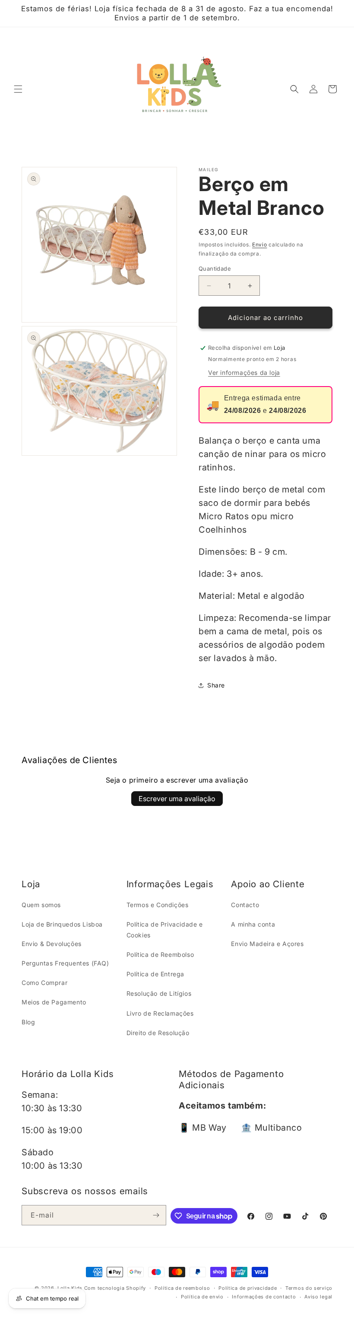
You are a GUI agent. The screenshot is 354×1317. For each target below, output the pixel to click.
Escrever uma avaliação (177, 798)
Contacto (245, 904)
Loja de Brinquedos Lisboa (62, 924)
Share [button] (216, 685)
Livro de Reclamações (160, 1013)
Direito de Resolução (158, 1032)
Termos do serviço (308, 1288)
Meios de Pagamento (54, 1002)
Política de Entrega (155, 974)
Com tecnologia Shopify (115, 1288)
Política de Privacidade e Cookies (164, 930)
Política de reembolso (182, 1288)
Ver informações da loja (244, 372)
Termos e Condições (157, 904)
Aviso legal (318, 1297)
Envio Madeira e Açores (267, 943)
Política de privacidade (247, 1288)
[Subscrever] (156, 1215)
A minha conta (253, 924)
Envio (259, 244)
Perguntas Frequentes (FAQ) (65, 963)
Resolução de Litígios (159, 993)
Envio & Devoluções (52, 943)
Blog (28, 1022)
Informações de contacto (264, 1297)
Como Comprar (44, 982)
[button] (18, 89)
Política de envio (202, 1297)
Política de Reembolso (160, 954)
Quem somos (41, 904)
